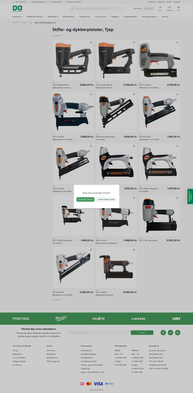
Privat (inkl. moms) (85, 199)
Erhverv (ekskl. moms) (106, 199)
